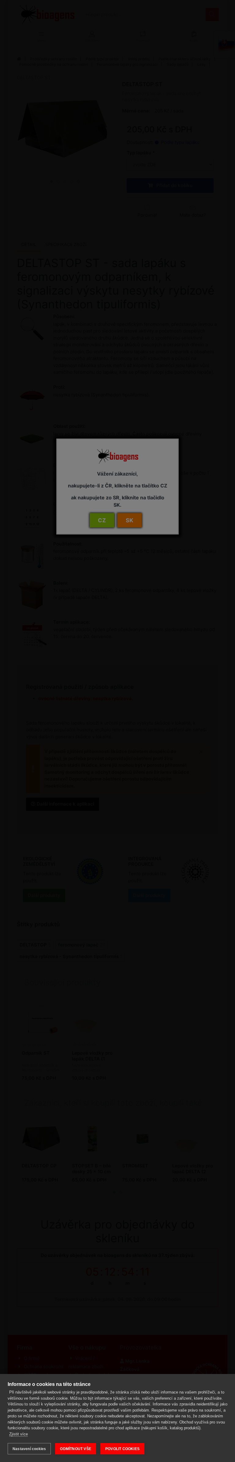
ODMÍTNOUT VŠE (75, 1449)
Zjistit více (18, 1434)
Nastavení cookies (29, 1449)
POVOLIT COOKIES (122, 1449)
